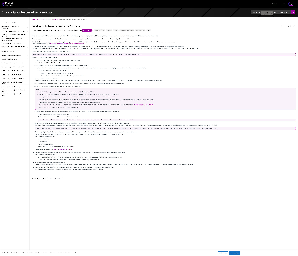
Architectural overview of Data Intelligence (10, 27)
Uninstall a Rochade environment (11, 43)
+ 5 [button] (148, 30)
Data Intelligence (100, 30)
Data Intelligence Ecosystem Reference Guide (48, 19)
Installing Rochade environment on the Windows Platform (67, 43)
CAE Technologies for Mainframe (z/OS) (13, 71)
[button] (271, 13)
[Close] (295, 253)
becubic (110, 30)
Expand (5, 22)
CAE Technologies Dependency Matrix (13, 63)
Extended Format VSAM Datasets (143, 105)
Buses (116, 30)
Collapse (13, 22)
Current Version (141, 30)
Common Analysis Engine (127, 30)
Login (291, 4)
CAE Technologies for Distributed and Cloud (12, 82)
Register (283, 4)
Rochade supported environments (11, 55)
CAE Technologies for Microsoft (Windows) (14, 79)
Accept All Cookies (234, 253)
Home (33, 19)
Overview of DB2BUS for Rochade (63, 150)
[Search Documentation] (293, 12)
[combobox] (274, 12)
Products (254, 12)
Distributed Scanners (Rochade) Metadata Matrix (14, 94)
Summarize (88, 30)
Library (274, 4)
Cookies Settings (222, 253)
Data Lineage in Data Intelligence (11, 87)
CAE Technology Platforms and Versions (13, 67)
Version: (34, 30)
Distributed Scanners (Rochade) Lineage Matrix (13, 90)
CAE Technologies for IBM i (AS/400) (12, 75)
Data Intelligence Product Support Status (14, 31)
